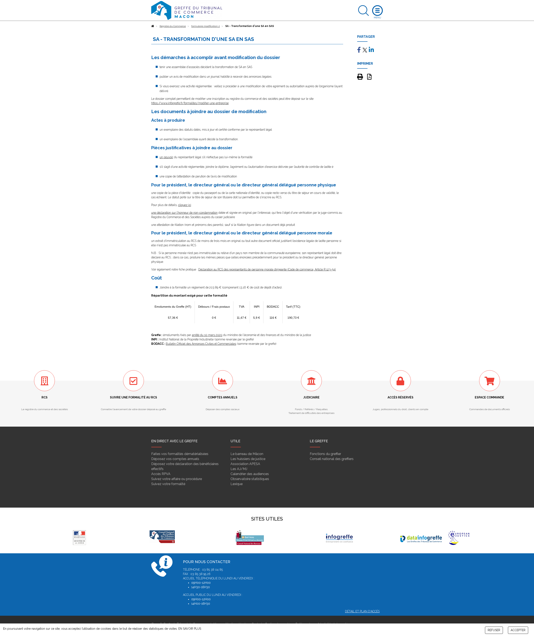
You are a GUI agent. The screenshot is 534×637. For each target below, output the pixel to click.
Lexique (236, 484)
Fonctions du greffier (325, 454)
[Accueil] (152, 26)
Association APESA (245, 464)
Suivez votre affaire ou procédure (176, 479)
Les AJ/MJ (238, 469)
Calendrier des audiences (249, 474)
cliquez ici (184, 205)
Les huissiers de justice (247, 459)
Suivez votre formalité (168, 484)
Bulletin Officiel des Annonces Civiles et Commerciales (201, 343)
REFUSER (494, 630)
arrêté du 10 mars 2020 (207, 335)
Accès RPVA (160, 474)
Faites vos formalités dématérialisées (179, 454)
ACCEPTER (518, 630)
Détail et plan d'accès (362, 611)
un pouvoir (166, 157)
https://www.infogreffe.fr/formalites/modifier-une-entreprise (190, 103)
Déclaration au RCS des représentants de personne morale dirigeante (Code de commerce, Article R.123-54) (267, 269)
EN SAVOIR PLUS (189, 628)
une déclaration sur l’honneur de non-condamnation (184, 212)
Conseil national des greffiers (332, 459)
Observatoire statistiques (249, 479)
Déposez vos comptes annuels (175, 459)
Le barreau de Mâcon (246, 454)
